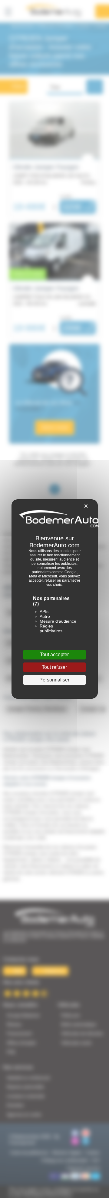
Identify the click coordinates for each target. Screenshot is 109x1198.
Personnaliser (54, 679)
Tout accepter (54, 654)
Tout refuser (54, 667)
